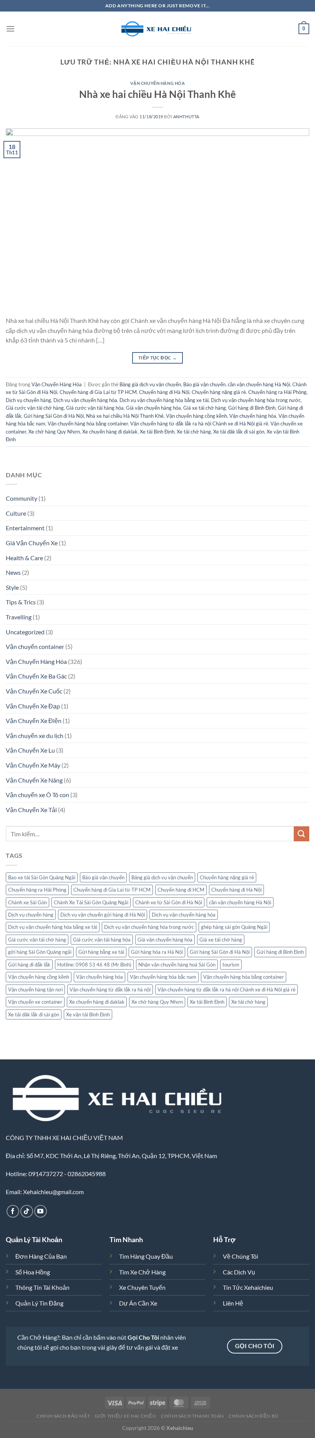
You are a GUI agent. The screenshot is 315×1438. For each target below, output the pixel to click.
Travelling (19, 617)
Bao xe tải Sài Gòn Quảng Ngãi (41, 877)
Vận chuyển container (35, 646)
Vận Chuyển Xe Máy (33, 765)
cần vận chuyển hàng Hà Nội (259, 384)
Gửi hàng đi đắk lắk (29, 964)
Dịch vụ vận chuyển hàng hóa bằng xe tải (164, 400)
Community (21, 498)
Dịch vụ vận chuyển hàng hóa (85, 400)
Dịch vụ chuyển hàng (28, 400)
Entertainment (25, 527)
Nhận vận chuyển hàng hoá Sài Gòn (177, 964)
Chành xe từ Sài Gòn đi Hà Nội (168, 902)
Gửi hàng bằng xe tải (101, 952)
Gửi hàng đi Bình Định (251, 408)
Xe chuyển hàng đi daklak (110, 432)
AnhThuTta (186, 116)
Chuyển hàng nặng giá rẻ (219, 392)
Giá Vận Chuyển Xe (32, 542)
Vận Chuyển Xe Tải (31, 809)
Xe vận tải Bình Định (88, 1014)
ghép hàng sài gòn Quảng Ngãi (234, 927)
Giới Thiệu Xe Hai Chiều (125, 1416)
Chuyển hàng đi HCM (181, 890)
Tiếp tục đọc (157, 358)
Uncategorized (25, 631)
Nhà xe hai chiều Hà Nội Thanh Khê (157, 94)
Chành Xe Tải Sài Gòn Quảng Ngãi (91, 902)
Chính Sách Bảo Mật (63, 1416)
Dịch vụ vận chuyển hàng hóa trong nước (256, 400)
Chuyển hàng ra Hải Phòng (277, 392)
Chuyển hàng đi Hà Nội (164, 392)
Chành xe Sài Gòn (27, 902)
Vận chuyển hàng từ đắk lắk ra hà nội (110, 989)
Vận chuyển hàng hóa (252, 416)
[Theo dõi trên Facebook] (13, 1211)
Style (12, 587)
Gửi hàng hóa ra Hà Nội (157, 952)
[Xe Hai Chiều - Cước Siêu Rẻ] (157, 29)
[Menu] (10, 28)
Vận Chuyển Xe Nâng (34, 780)
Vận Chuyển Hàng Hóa (157, 83)
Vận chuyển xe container (35, 1002)
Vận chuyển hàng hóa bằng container (88, 423)
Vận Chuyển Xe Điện (33, 720)
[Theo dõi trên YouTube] (40, 1211)
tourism (230, 964)
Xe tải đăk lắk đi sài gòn (238, 432)
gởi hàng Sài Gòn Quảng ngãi (39, 952)
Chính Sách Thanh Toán (192, 1416)
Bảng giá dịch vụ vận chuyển (150, 384)
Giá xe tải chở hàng (204, 408)
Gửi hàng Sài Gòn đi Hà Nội (54, 416)
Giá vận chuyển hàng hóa (153, 408)
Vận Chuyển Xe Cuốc (34, 691)
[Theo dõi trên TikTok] (26, 1211)
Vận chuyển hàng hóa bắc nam (163, 977)
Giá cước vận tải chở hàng (35, 408)
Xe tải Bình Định (157, 432)
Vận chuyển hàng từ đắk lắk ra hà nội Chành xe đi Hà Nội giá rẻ (199, 423)
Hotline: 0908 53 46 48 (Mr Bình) (94, 964)
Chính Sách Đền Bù (253, 1416)
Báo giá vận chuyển (204, 384)
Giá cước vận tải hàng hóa (95, 408)
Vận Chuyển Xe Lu (30, 750)
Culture (16, 513)
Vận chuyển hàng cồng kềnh (196, 416)
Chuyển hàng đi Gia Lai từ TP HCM (98, 392)
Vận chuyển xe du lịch (34, 735)
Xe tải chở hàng (194, 432)
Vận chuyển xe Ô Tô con (37, 794)
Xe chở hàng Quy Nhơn (54, 432)
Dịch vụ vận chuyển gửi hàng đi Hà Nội (102, 915)
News (13, 572)
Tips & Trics (21, 602)
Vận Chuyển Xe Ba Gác (36, 676)
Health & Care (24, 557)
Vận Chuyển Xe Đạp (33, 706)
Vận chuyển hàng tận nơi (35, 989)
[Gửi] (301, 833)
